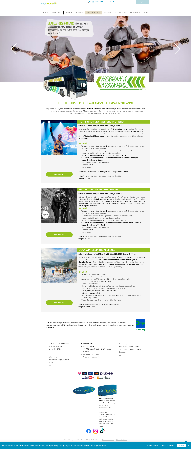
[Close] (188, 445)
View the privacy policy (98, 445)
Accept (181, 445)
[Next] (177, 49)
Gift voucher (53, 357)
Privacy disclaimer (121, 440)
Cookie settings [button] (152, 445)
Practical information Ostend (129, 346)
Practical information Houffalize (130, 349)
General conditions (108, 440)
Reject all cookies (168, 445)
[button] (79, 12)
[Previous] (14, 49)
